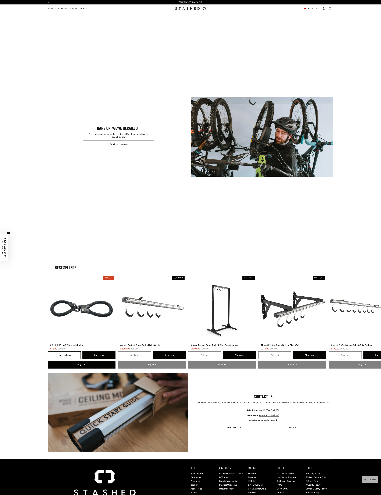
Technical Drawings (286, 481)
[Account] (323, 8)
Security (194, 485)
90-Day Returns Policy (317, 477)
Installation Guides (286, 473)
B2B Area (223, 477)
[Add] (111, 338)
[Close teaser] (8, 232)
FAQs (279, 485)
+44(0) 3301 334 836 (269, 410)
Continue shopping (119, 144)
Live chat (292, 427)
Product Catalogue (228, 485)
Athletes (252, 481)
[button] (4, 247)
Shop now (99, 355)
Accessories (196, 488)
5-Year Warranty (255, 485)
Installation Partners (286, 477)
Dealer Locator (226, 488)
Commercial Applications (231, 473)
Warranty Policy (313, 485)
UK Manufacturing (257, 488)
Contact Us (282, 492)
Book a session (234, 427)
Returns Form (312, 481)
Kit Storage (195, 477)
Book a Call (282, 488)
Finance (252, 473)
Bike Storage (196, 473)
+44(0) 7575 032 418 (269, 415)
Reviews (252, 477)
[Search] (317, 8)
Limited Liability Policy (316, 488)
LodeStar (252, 492)
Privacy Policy (313, 492)
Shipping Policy (313, 473)
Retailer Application (228, 481)
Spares (193, 492)
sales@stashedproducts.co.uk (263, 420)
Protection (195, 481)
